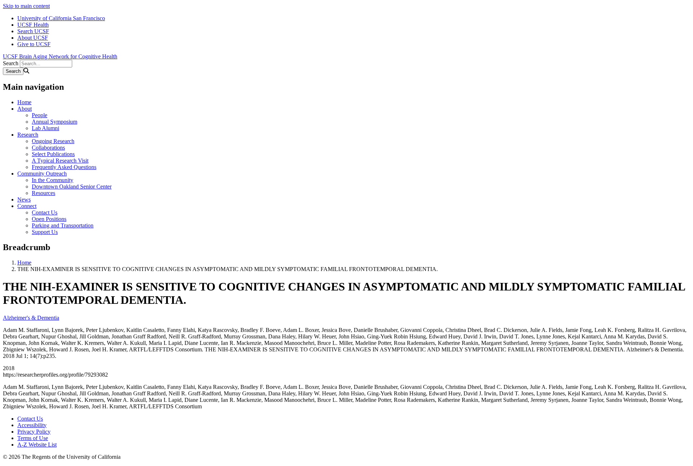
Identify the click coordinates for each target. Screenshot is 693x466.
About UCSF (32, 38)
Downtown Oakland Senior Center (72, 186)
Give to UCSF (34, 44)
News (24, 199)
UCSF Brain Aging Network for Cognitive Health (60, 56)
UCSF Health (33, 25)
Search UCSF (33, 31)
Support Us (45, 232)
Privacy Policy (34, 432)
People (39, 115)
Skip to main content (26, 6)
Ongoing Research (53, 141)
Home (24, 102)
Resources (43, 193)
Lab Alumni (45, 128)
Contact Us (44, 212)
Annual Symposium (54, 122)
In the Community (52, 180)
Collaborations (48, 148)
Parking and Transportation (62, 225)
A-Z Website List (37, 444)
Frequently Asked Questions (64, 167)
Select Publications (53, 154)
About (24, 109)
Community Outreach (42, 173)
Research (27, 135)
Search (10, 63)
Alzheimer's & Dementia (31, 318)
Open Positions (49, 219)
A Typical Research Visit (60, 160)
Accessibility (32, 425)
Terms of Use (32, 438)
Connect (26, 206)
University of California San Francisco (61, 18)
